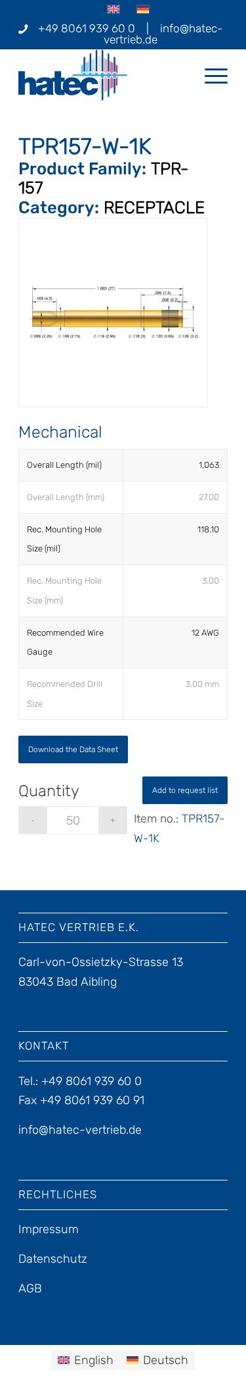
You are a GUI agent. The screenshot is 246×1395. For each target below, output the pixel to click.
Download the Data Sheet (73, 749)
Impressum (48, 1229)
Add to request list (185, 790)
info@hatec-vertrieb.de (163, 34)
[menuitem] (210, 75)
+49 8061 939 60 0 (86, 28)
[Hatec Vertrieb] (102, 75)
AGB (30, 1288)
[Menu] (210, 75)
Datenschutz (52, 1259)
